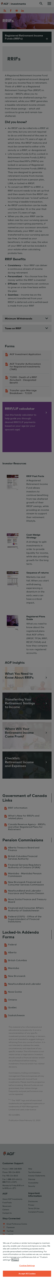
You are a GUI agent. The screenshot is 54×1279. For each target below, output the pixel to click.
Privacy (15, 1260)
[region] (27, 1257)
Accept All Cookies (27, 1273)
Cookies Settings (27, 1265)
